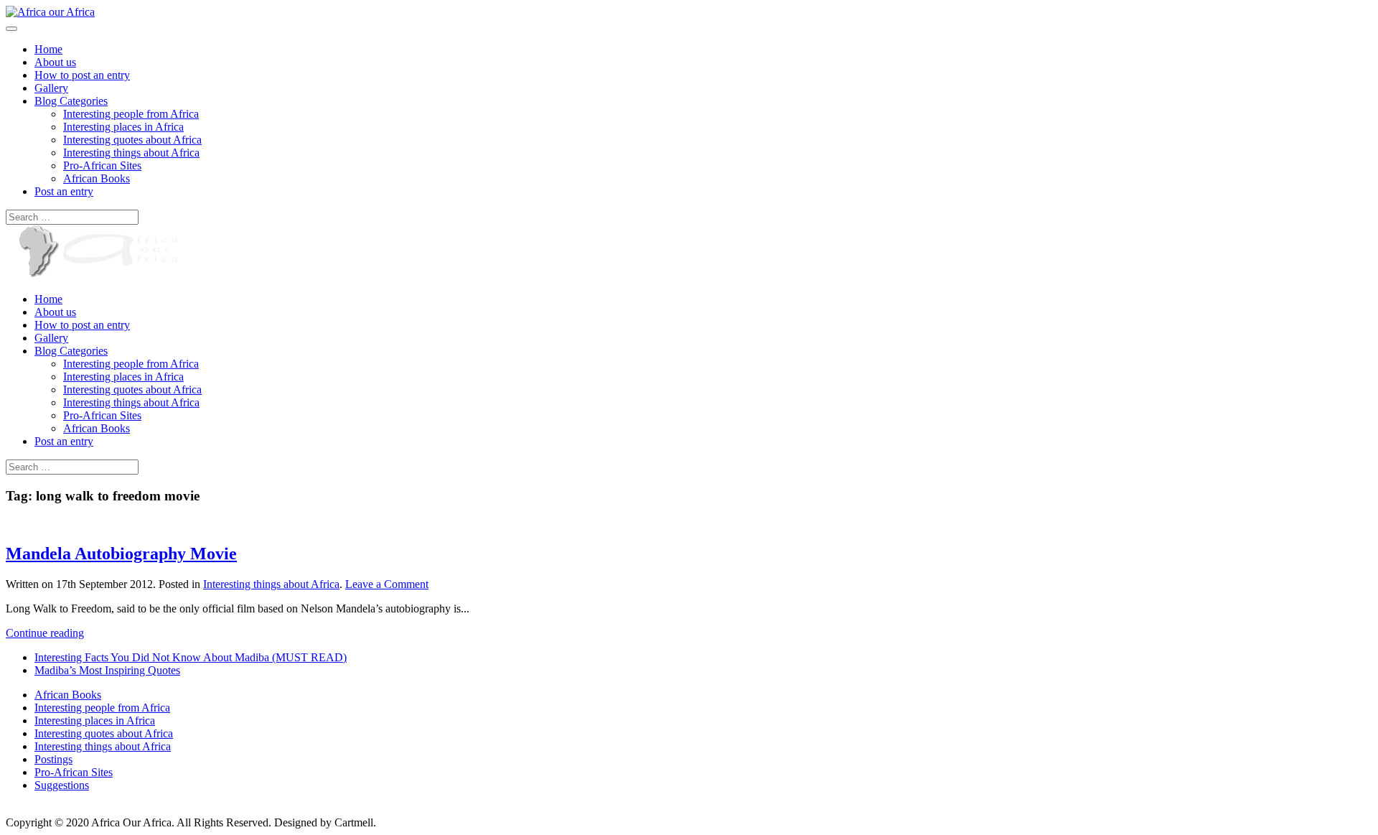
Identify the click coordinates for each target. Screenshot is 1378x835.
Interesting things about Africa (131, 152)
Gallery (51, 88)
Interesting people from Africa (131, 114)
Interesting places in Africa (123, 127)
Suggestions (61, 785)
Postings (53, 759)
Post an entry (63, 191)
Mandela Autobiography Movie (121, 553)
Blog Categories (71, 101)
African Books (96, 178)
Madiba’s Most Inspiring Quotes (107, 670)
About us (55, 62)
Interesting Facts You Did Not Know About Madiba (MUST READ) (190, 657)
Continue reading (45, 633)
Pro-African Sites (102, 165)
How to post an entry (82, 75)
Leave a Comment (386, 584)
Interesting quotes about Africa (132, 140)
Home (48, 49)
